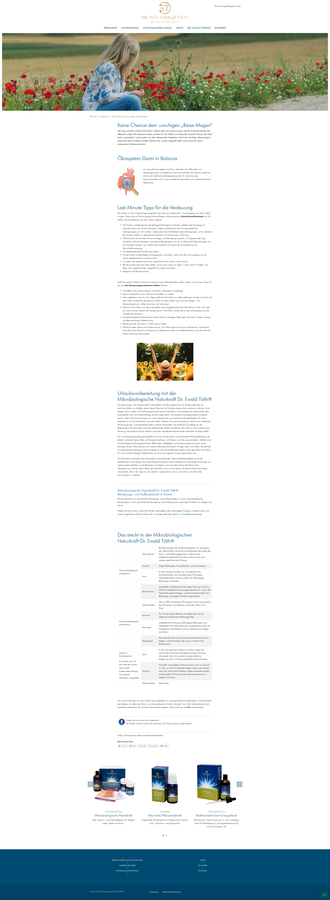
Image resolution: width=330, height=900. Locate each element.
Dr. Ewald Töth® (199, 27)
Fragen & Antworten (127, 871)
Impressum (154, 892)
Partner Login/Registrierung (227, 6)
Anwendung (130, 27)
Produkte (110, 27)
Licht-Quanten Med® (157, 27)
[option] (113, 793)
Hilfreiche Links (127, 865)
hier (189, 707)
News (202, 860)
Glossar (202, 865)
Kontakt (220, 27)
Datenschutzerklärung (171, 892)
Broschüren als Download (127, 860)
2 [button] (167, 835)
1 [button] (163, 835)
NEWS (179, 27)
